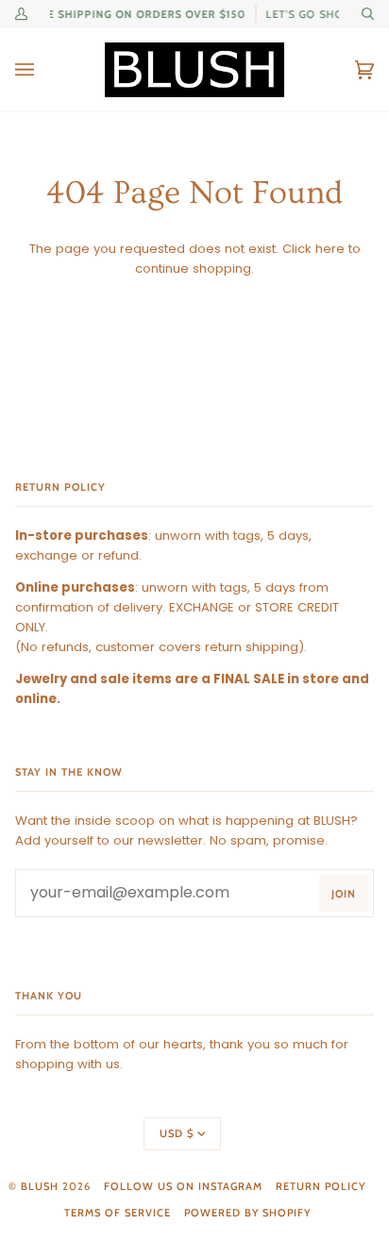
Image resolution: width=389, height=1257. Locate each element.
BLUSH (40, 1186)
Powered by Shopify (247, 1212)
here (330, 249)
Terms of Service (117, 1212)
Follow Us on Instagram (183, 1186)
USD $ (177, 1133)
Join (343, 893)
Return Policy (320, 1186)
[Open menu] (43, 69)
